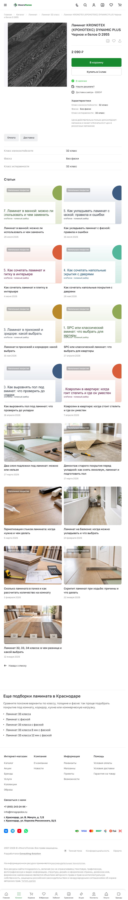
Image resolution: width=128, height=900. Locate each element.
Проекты (69, 773)
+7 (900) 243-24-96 (15, 806)
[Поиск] (85, 5)
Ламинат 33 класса (18, 714)
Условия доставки (104, 768)
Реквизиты (70, 763)
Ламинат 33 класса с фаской (25, 724)
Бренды (8, 773)
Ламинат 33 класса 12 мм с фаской (29, 735)
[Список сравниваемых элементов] (102, 5)
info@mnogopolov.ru (15, 811)
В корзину (96, 62)
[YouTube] (19, 831)
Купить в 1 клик (96, 71)
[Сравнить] (108, 41)
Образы (8, 789)
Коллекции (10, 784)
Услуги (8, 779)
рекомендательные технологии (68, 863)
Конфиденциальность (97, 850)
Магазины (69, 768)
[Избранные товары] (111, 5)
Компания (40, 756)
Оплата (11, 137)
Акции (7, 768)
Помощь (99, 756)
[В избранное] (114, 41)
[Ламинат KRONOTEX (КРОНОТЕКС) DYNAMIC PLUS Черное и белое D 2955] (36, 55)
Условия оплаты (103, 763)
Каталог (8, 763)
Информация (72, 756)
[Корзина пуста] (120, 5)
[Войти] (94, 5)
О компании (41, 763)
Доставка (29, 137)
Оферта (117, 850)
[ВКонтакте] (6, 831)
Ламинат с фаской (18, 719)
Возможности (72, 779)
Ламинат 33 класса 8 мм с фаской (28, 730)
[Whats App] (26, 831)
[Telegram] (13, 831)
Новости (39, 768)
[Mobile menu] (5, 5)
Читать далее (29, 881)
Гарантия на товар (104, 773)
